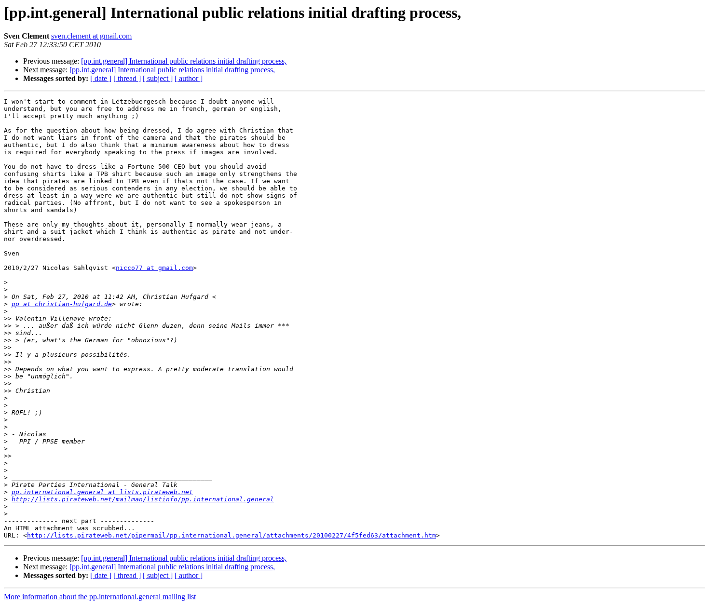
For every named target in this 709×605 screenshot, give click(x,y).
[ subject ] (158, 78)
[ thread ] (127, 78)
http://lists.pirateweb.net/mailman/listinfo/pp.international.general (143, 499)
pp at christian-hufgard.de (62, 304)
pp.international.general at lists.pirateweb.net (102, 492)
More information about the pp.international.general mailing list (100, 596)
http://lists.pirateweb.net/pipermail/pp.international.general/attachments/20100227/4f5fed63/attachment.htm (231, 535)
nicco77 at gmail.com (154, 267)
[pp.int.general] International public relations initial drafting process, (183, 61)
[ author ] (189, 78)
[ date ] (100, 78)
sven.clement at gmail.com (91, 36)
